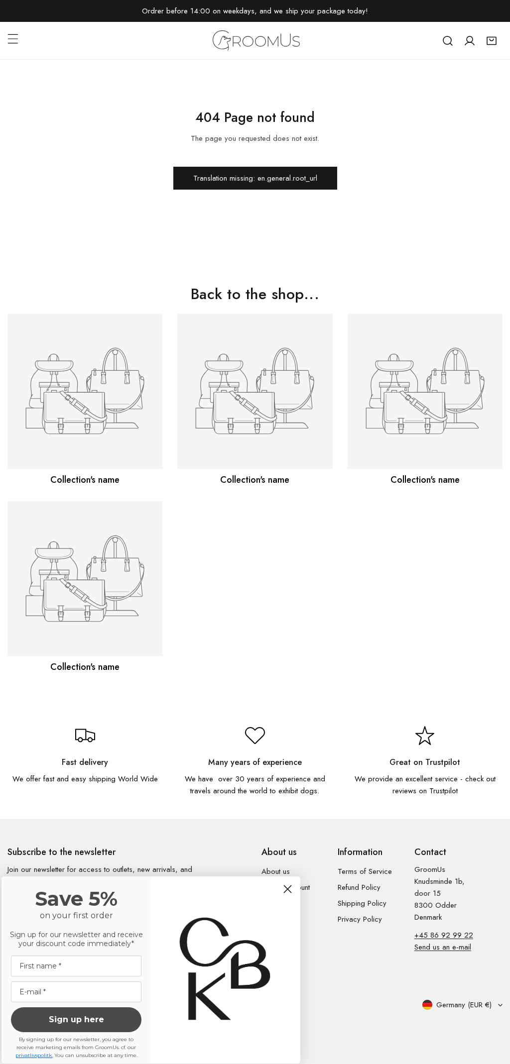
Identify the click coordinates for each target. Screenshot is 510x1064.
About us (275, 871)
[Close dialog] (287, 889)
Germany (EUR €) (464, 1004)
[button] (492, 41)
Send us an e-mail (442, 947)
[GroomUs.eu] (256, 40)
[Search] (448, 41)
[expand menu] (13, 39)
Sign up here (76, 1019)
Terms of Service (365, 871)
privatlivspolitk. (34, 1055)
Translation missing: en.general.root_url (255, 178)
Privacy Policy (360, 919)
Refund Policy (359, 887)
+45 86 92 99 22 (443, 935)
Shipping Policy (362, 903)
